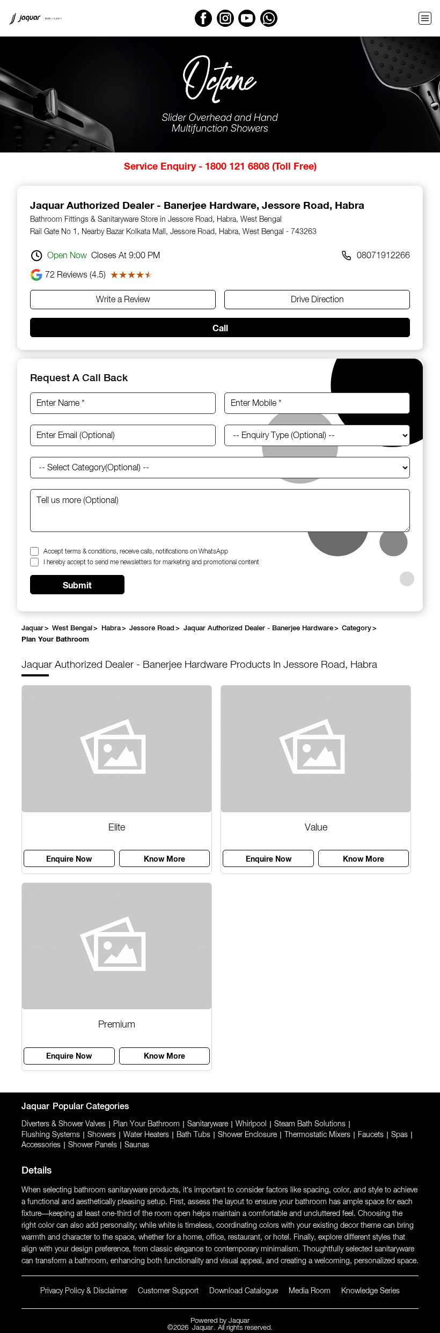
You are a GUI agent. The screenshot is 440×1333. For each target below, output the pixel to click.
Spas (399, 1135)
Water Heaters (146, 1135)
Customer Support (168, 1291)
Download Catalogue (243, 1291)
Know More (164, 858)
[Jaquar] (35, 18)
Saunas (136, 1145)
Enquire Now (69, 858)
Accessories (41, 1145)
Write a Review (123, 299)
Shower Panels (92, 1145)
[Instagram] (225, 18)
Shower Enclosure (247, 1135)
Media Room (310, 1291)
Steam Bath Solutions (310, 1124)
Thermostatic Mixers (317, 1135)
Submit (77, 585)
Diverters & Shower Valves (63, 1124)
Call (220, 328)
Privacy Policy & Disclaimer (83, 1291)
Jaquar (239, 1320)
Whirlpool (251, 1124)
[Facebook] (203, 18)
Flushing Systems (50, 1135)
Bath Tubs (193, 1135)
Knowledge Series (370, 1291)
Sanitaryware (207, 1124)
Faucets (371, 1135)
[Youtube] (246, 18)
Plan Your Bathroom (146, 1124)
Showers (101, 1135)
